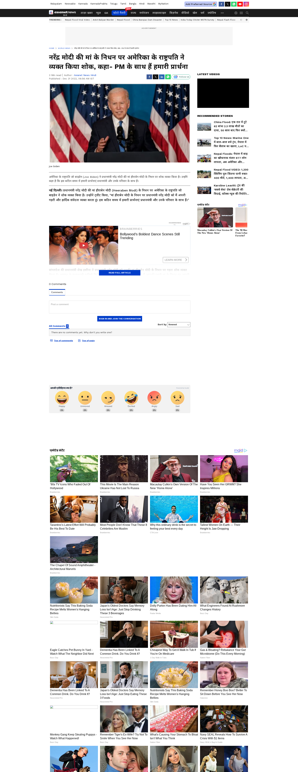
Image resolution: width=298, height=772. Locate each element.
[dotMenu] (222, 13)
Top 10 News (171, 20)
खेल (195, 12)
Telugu (113, 3)
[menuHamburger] (241, 12)
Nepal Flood (123, 20)
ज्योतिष (212, 12)
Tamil (123, 3)
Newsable (70, 3)
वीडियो (185, 12)
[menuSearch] (247, 13)
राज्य (133, 12)
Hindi (142, 3)
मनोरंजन (144, 12)
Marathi (151, 3)
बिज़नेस (174, 12)
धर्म (202, 12)
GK (106, 12)
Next (246, 20)
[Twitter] (227, 4)
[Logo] (63, 13)
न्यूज (98, 12)
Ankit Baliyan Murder (103, 20)
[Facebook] (221, 4)
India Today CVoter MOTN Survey (197, 20)
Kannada (83, 3)
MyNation (163, 3)
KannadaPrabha (98, 3)
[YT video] (240, 4)
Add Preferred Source (199, 4)
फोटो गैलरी (119, 12)
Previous (241, 20)
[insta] (246, 4)
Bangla (132, 3)
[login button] (237, 13)
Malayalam (56, 3)
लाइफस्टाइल (159, 12)
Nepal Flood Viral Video (77, 20)
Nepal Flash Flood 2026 (229, 20)
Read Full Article (120, 273)
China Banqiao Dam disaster (147, 20)
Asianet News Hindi (85, 75)
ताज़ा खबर (87, 12)
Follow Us (184, 77)
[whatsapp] (234, 4)
